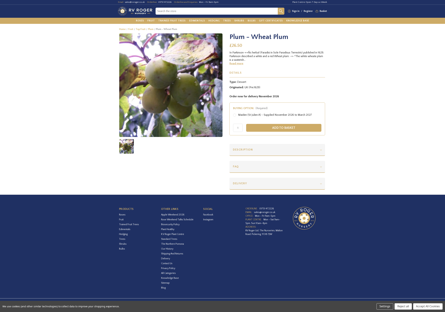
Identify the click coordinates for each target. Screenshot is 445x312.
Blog (163, 287)
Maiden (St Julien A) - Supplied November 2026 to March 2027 (275, 114)
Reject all (403, 306)
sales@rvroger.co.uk (135, 2)
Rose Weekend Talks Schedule (177, 219)
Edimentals (124, 229)
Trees (122, 239)
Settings (384, 306)
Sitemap (165, 283)
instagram (208, 219)
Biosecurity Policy (170, 224)
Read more (236, 63)
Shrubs (123, 244)
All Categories (168, 273)
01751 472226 (165, 2)
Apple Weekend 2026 (172, 214)
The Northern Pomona (172, 244)
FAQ (236, 166)
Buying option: (250, 108)
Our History (167, 248)
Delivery (240, 183)
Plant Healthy (167, 229)
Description (243, 149)
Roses (122, 214)
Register (308, 11)
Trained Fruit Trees (129, 224)
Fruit (121, 219)
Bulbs (122, 248)
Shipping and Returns (172, 253)
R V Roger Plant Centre (172, 234)
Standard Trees (169, 239)
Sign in (296, 11)
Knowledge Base (170, 278)
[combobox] (217, 11)
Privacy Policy (168, 268)
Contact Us (166, 263)
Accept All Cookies (428, 306)
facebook (208, 214)
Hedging (123, 234)
